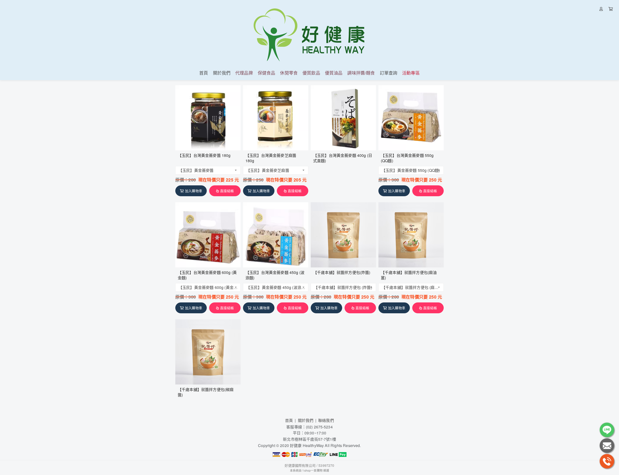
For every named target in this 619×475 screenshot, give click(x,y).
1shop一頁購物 (312, 470)
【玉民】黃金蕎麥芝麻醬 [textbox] (267, 170)
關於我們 (306, 420)
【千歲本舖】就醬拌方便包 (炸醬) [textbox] (343, 287)
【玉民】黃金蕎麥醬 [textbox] (196, 170)
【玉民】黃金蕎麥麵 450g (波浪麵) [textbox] (276, 287)
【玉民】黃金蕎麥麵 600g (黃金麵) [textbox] (208, 287)
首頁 (289, 420)
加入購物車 (193, 190)
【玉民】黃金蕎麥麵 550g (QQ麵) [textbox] (411, 170)
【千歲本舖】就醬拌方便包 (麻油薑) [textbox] (411, 287)
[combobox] (208, 170)
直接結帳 (227, 190)
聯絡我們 (326, 420)
